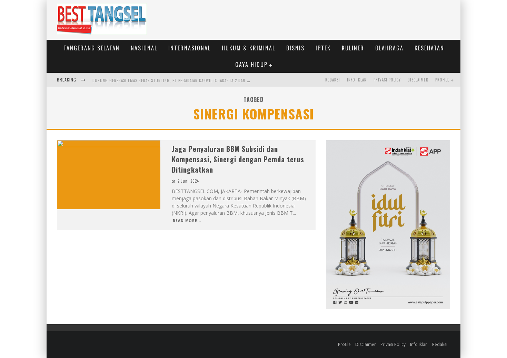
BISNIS (295, 48)
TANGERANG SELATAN (91, 48)
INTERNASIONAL (189, 48)
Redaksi (332, 80)
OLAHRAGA (389, 48)
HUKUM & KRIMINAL (248, 48)
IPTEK (323, 48)
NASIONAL (144, 48)
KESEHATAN (429, 48)
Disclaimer (418, 80)
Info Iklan (357, 80)
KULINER (353, 48)
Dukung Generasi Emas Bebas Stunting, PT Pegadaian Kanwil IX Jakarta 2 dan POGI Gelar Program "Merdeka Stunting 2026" (215, 80)
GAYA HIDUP (251, 64)
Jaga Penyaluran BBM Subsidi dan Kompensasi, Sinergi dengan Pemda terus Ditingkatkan (238, 159)
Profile (442, 80)
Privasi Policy (387, 80)
